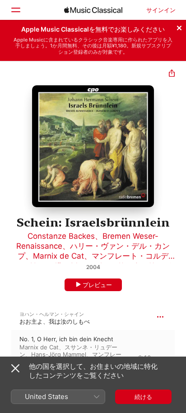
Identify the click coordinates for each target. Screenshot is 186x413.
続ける (143, 396)
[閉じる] (179, 26)
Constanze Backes (61, 236)
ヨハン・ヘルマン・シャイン (51, 314)
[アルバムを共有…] (172, 74)
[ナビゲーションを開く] (15, 10)
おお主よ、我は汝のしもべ (54, 321)
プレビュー (97, 284)
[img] (93, 10)
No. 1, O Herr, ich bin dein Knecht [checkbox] (66, 339)
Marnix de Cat (58, 255)
